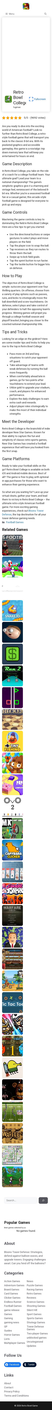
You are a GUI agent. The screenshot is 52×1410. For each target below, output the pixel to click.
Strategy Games (36, 1322)
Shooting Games (36, 1305)
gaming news (11, 1322)
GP (5, 1326)
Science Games (35, 1301)
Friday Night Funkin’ (13, 903)
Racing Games (35, 1289)
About (7, 1383)
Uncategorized (35, 1341)
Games (8, 1314)
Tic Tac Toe (9, 1012)
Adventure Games (14, 1285)
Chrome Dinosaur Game (15, 598)
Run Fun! (7, 576)
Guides (8, 1330)
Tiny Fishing (9, 750)
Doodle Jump (9, 1077)
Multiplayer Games (14, 1342)
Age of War (8, 1186)
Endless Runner (12, 1301)
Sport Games (34, 1314)
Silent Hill (32, 1310)
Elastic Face (9, 641)
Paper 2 (7, 794)
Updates (31, 1345)
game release (11, 1310)
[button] (45, 13)
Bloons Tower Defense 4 (15, 772)
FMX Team (8, 838)
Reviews (31, 1297)
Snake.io (7, 620)
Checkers (7, 729)
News (30, 1281)
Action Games (12, 1281)
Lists (7, 1338)
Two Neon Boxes (11, 707)
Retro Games (34, 1293)
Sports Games (35, 1318)
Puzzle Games (35, 1285)
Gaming (8, 1318)
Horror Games (12, 1334)
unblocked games (37, 1337)
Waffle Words (9, 1142)
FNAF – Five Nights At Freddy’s (18, 1099)
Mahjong (7, 1164)
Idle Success (9, 946)
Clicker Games (12, 1297)
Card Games (11, 1293)
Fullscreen (40, 99)
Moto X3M (8, 990)
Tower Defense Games (35, 1328)
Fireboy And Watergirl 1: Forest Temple (22, 1055)
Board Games (11, 1289)
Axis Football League (13, 554)
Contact (8, 1387)
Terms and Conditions (16, 1395)
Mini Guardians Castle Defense (18, 1034)
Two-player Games (37, 1333)
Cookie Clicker (10, 968)
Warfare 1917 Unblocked (15, 925)
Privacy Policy (12, 1391)
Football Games (15, 522)
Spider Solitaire (10, 881)
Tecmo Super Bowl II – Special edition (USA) (25, 1121)
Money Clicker (10, 663)
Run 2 (5, 685)
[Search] (43, 1200)
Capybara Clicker (11, 859)
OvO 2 (6, 816)
